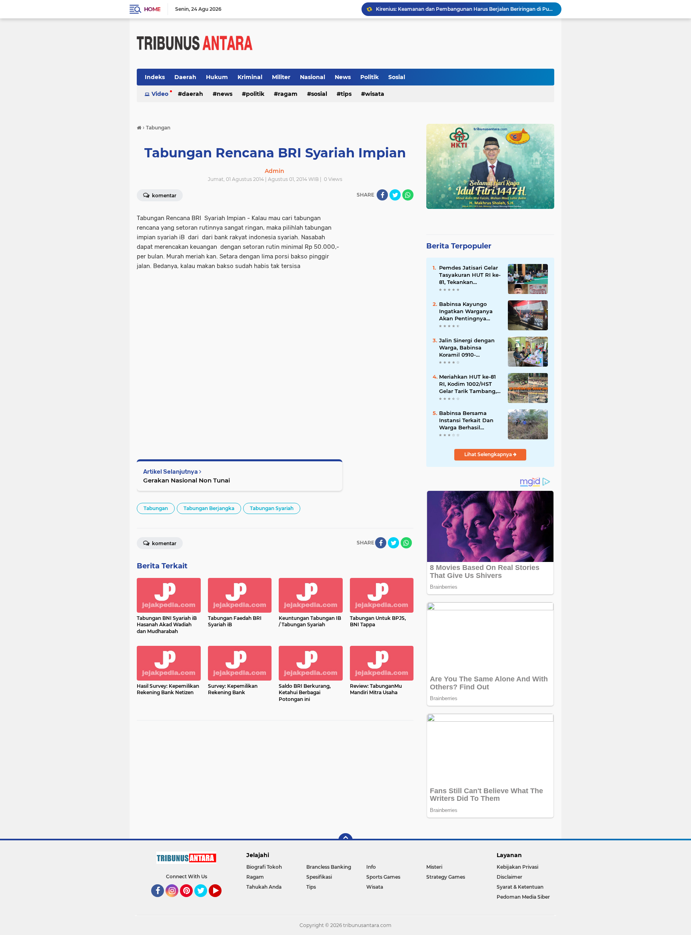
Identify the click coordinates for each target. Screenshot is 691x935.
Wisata (374, 93)
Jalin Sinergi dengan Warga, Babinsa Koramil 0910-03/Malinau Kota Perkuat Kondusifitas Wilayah (467, 348)
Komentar (163, 196)
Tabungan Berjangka (209, 508)
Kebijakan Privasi (517, 867)
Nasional (312, 77)
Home (152, 9)
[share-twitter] (395, 194)
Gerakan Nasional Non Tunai (186, 480)
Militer (281, 77)
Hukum (217, 77)
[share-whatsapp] (407, 194)
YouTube (220, 900)
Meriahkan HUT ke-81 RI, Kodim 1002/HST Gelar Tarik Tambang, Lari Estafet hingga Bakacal (468, 384)
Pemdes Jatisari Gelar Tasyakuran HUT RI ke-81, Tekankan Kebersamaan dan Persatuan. (470, 275)
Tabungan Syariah (272, 508)
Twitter (204, 900)
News (343, 77)
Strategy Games (445, 877)
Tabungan (156, 508)
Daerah (185, 77)
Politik (369, 77)
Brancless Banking (328, 867)
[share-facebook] (382, 194)
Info (371, 867)
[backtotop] (345, 840)
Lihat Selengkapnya (488, 454)
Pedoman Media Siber (523, 897)
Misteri (434, 867)
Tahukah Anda (264, 887)
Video (160, 93)
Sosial (396, 77)
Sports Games (383, 877)
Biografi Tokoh (264, 867)
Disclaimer (509, 877)
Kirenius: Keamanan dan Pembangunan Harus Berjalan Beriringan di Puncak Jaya (465, 9)
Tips (346, 93)
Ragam (288, 93)
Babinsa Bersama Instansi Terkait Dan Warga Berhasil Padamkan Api (466, 420)
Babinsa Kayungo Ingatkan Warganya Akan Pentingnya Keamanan (466, 311)
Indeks (155, 77)
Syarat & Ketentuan (520, 887)
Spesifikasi (319, 877)
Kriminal (250, 77)
